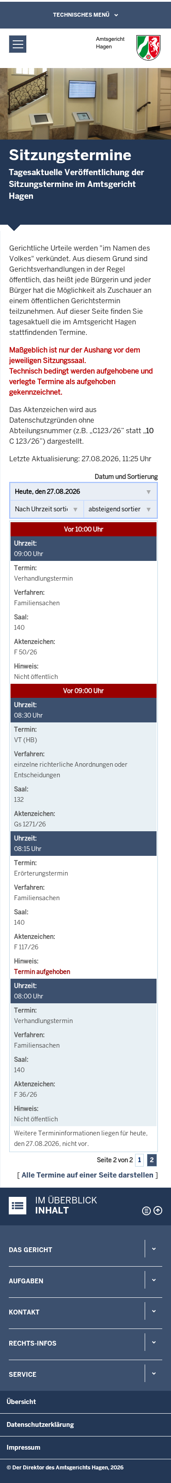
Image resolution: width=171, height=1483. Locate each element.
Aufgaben (26, 1281)
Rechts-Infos (33, 1343)
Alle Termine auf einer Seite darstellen (87, 1175)
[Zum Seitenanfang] (157, 1210)
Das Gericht (30, 1250)
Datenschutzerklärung (40, 1425)
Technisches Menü (81, 14)
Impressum (23, 1447)
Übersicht (21, 1402)
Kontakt (24, 1312)
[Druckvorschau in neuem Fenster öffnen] (144, 1211)
